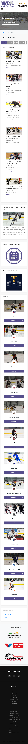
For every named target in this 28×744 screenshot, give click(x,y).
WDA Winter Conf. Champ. (14, 717)
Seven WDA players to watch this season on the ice (14, 162)
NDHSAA (14, 701)
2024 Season (8, 614)
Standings (10, 42)
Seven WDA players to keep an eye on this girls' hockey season (13, 85)
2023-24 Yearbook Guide (14, 730)
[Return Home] (7, 4)
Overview (4, 42)
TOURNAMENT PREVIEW (10, 22)
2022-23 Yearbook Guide (14, 729)
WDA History (14, 690)
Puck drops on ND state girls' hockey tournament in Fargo (13, 60)
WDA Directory (14, 695)
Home (3, 32)
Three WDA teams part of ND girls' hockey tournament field (14, 187)
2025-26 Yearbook (14, 727)
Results (16, 42)
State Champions (14, 711)
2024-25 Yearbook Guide (14, 732)
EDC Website (14, 703)
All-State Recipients (14, 725)
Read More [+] (9, 67)
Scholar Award (14, 697)
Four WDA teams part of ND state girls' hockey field (13, 137)
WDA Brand (14, 693)
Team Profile (14, 320)
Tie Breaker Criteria (14, 699)
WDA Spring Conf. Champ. (14, 719)
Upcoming (22, 42)
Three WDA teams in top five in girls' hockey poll (13, 110)
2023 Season (8, 616)
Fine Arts (14, 721)
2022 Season (8, 617)
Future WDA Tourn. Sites (14, 713)
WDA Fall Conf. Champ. (14, 715)
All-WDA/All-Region (14, 723)
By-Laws (14, 691)
